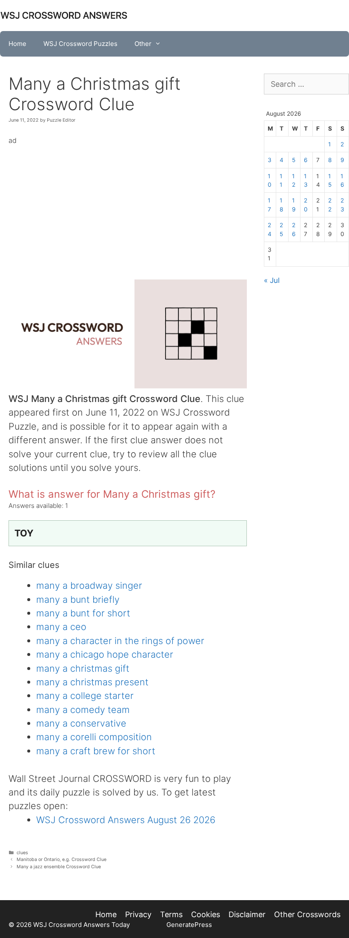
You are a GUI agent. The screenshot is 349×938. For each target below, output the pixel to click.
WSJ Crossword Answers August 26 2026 (125, 819)
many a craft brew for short (95, 750)
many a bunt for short (83, 613)
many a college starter (85, 695)
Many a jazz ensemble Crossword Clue (59, 867)
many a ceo (61, 626)
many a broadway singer (89, 585)
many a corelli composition (94, 736)
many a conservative (81, 723)
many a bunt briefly (78, 599)
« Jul (272, 280)
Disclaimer (247, 914)
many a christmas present (92, 681)
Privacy (138, 914)
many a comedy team (83, 709)
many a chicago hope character (104, 654)
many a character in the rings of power (120, 640)
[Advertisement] (127, 206)
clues (22, 852)
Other (143, 44)
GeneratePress (189, 925)
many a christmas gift (82, 668)
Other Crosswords (307, 914)
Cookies (205, 914)
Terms (171, 914)
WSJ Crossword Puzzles (80, 44)
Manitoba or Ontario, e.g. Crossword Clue (61, 859)
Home (17, 44)
